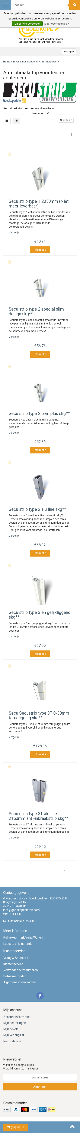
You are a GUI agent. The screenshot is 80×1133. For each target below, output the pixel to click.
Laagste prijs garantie (17, 943)
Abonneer (40, 1087)
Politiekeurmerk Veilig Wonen (23, 937)
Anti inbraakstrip (50, 61)
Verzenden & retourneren (20, 970)
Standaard (66, 120)
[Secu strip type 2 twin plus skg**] (40, 391)
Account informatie (16, 1017)
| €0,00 (17, 1127)
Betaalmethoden (14, 976)
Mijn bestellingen (14, 1023)
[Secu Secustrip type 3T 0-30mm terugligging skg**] (40, 690)
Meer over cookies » (56, 23)
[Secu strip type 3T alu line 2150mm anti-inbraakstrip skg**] (40, 791)
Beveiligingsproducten (25, 61)
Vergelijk (14, 232)
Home (6, 61)
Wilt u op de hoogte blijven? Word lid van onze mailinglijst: (21, 1066)
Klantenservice (13, 964)
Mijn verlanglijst (13, 1035)
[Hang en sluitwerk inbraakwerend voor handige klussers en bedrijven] (41, 32)
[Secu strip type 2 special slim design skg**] (40, 286)
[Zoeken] (74, 5)
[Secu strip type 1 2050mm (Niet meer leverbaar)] (40, 179)
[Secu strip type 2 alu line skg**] (40, 487)
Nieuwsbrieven (13, 1041)
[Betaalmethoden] (29, 1109)
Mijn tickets (11, 1029)
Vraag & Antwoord (15, 958)
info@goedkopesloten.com (21, 910)
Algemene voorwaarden (19, 982)
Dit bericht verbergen (27, 23)
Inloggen (69, 51)
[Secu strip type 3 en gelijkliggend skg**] (40, 590)
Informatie (40, 249)
